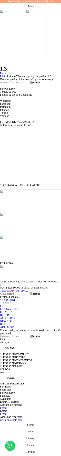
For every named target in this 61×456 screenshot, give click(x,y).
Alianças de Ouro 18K (13, 363)
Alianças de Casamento (14, 354)
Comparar (5, 398)
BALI (3, 324)
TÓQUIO (5, 302)
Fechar (3, 73)
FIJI (2, 306)
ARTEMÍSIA (7, 327)
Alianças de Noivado (12, 357)
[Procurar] (30, 62)
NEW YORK (7, 321)
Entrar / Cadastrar (9, 401)
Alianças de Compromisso (16, 360)
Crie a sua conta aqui (11, 419)
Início (3, 76)
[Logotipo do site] (13, 57)
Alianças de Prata (11, 366)
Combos (5, 369)
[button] (10, 446)
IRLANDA (6, 312)
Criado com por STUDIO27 (14, 291)
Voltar (9, 348)
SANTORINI (7, 299)
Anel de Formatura (12, 383)
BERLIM (5, 315)
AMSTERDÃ (7, 318)
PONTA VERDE (9, 309)
